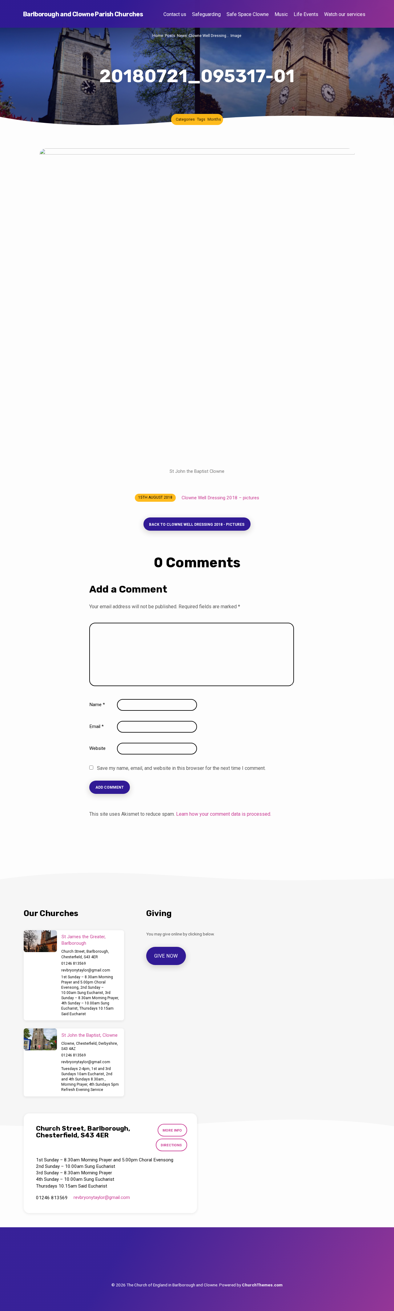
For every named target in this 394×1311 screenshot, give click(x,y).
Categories (185, 119)
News (182, 35)
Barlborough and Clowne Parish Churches (83, 14)
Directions (171, 1145)
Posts (170, 35)
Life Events (306, 14)
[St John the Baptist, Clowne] (40, 1039)
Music (281, 14)
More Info (172, 1130)
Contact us (174, 14)
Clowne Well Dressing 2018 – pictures (220, 498)
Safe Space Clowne (248, 14)
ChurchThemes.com (262, 1284)
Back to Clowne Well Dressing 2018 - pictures (196, 524)
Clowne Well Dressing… (209, 35)
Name (97, 704)
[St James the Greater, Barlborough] (40, 941)
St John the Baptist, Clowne (90, 1035)
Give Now (166, 956)
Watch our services (344, 14)
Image (236, 35)
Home (157, 35)
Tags (201, 119)
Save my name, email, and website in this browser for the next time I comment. (181, 768)
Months (214, 119)
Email (96, 726)
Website (97, 748)
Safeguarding (206, 14)
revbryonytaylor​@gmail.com (85, 970)
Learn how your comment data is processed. (223, 814)
